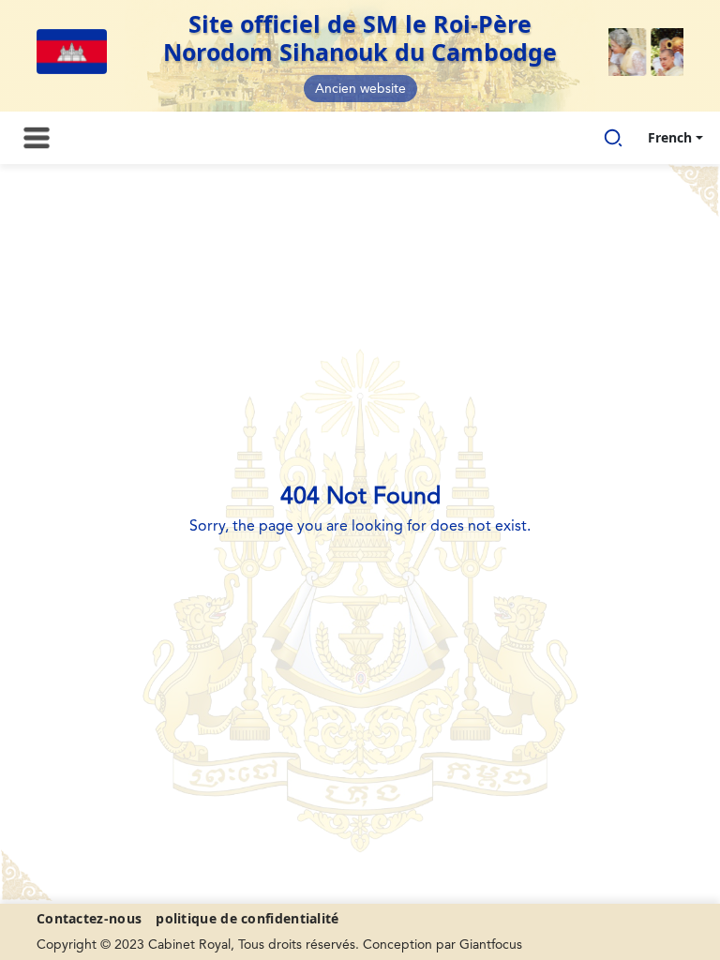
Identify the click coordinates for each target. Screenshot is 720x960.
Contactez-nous (89, 918)
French (670, 137)
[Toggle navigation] (36, 138)
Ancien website (360, 89)
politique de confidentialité (247, 918)
